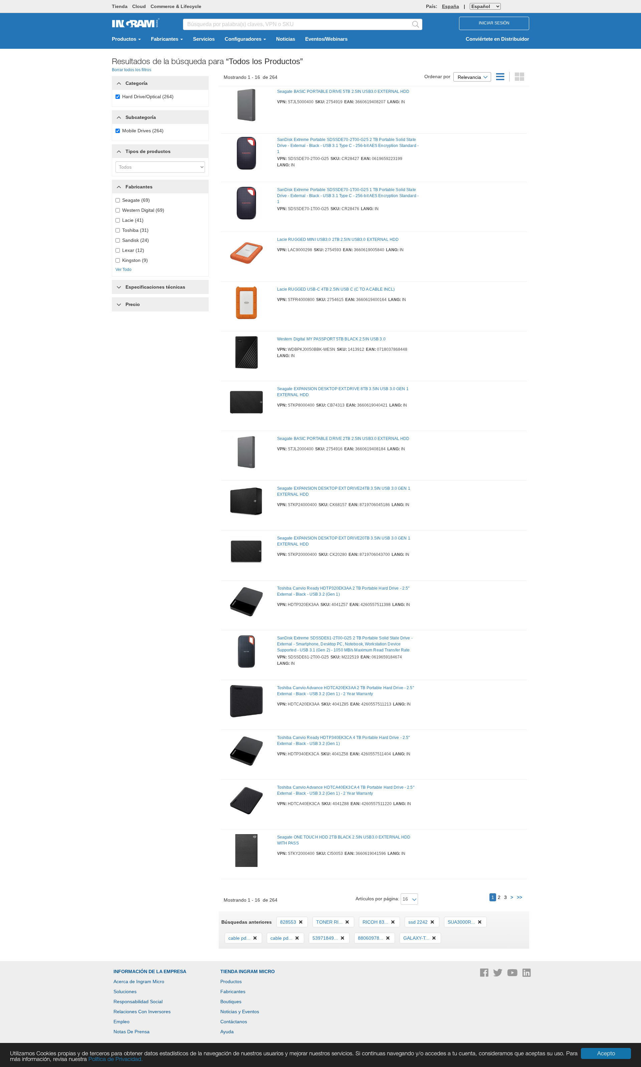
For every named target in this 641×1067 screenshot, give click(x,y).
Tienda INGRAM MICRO (247, 971)
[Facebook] (485, 974)
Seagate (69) (136, 200)
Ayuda (227, 1031)
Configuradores (244, 39)
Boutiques (230, 1001)
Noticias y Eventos (239, 1011)
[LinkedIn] (526, 974)
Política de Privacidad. (115, 1059)
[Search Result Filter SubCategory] (119, 117)
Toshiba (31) (135, 230)
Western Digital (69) (143, 210)
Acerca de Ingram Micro (139, 981)
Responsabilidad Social (138, 1001)
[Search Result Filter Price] (119, 304)
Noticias (285, 39)
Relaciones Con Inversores (142, 1011)
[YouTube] (513, 974)
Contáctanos (233, 1021)
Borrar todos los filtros (131, 69)
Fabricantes (165, 39)
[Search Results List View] (501, 78)
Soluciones (125, 991)
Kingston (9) (135, 260)
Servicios (204, 39)
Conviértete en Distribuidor (497, 39)
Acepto (606, 1053)
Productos (125, 39)
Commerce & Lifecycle (176, 6)
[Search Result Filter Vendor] (119, 185)
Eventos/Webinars (326, 39)
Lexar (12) (133, 250)
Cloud (139, 6)
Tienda (120, 6)
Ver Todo (124, 269)
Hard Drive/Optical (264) (148, 96)
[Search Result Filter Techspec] (119, 285)
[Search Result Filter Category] (119, 81)
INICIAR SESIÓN (494, 23)
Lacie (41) (133, 220)
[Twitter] (498, 974)
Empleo (122, 1021)
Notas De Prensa (132, 1031)
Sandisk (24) (135, 240)
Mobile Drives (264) (143, 130)
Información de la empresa (150, 971)
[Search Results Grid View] (519, 78)
